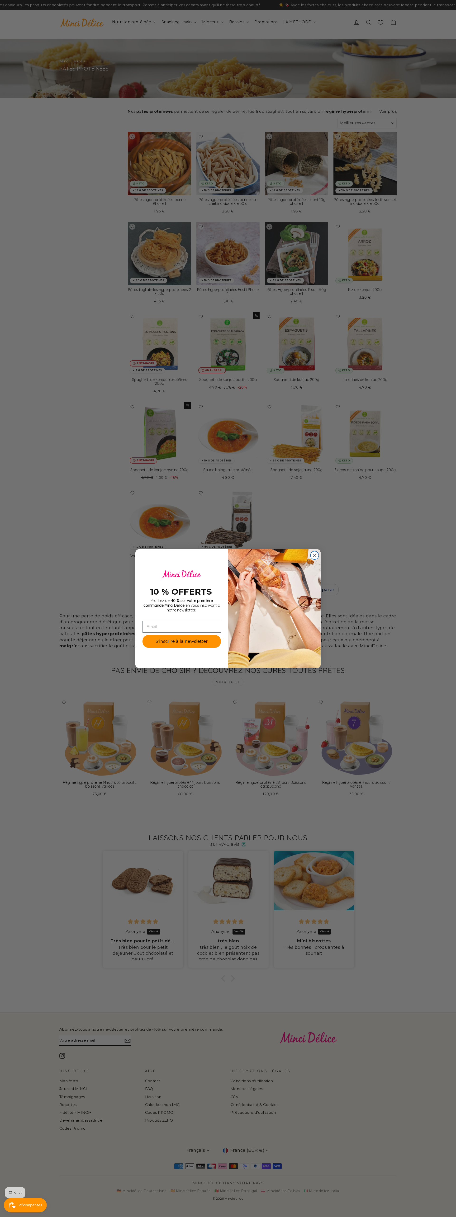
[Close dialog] (314, 555)
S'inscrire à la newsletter (182, 641)
